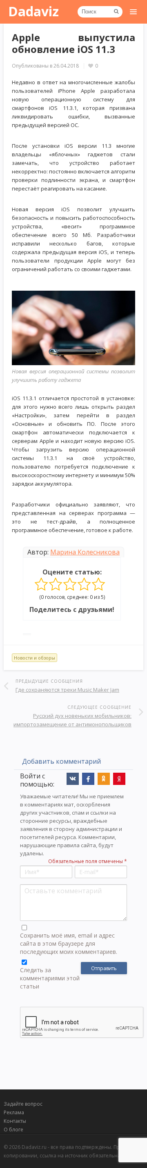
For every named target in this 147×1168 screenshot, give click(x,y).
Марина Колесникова (85, 552)
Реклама (14, 1112)
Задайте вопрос (23, 1103)
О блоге (13, 1129)
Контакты (15, 1121)
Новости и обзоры (34, 658)
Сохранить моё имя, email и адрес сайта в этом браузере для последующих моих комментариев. (68, 943)
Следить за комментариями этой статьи (50, 978)
